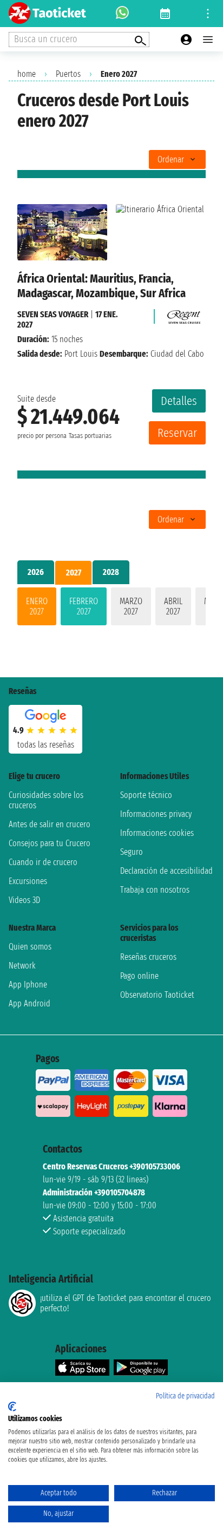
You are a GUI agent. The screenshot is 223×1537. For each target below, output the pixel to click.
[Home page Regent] (182, 314)
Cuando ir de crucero (43, 862)
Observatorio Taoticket (157, 995)
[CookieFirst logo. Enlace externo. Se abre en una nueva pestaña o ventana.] (12, 1406)
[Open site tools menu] (207, 13)
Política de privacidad (185, 1396)
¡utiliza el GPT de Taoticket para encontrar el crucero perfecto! (125, 1303)
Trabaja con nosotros (154, 890)
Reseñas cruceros (148, 957)
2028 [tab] (111, 572)
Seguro (131, 852)
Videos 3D (24, 900)
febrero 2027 (83, 606)
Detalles (179, 401)
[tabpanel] (111, 608)
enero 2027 (37, 606)
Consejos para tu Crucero (49, 843)
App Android (29, 1003)
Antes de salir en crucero (49, 824)
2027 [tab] (73, 572)
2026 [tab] (36, 572)
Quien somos (30, 946)
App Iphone (28, 984)
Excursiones (28, 881)
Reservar (177, 433)
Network (22, 965)
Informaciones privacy (156, 814)
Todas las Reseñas (45, 745)
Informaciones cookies (157, 833)
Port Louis (80, 354)
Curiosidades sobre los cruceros (46, 800)
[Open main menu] (207, 39)
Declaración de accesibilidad (166, 871)
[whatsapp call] (122, 13)
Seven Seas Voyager (52, 314)
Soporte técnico (146, 795)
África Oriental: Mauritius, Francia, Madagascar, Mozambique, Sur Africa (101, 285)
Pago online (139, 976)
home (26, 74)
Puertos (68, 74)
